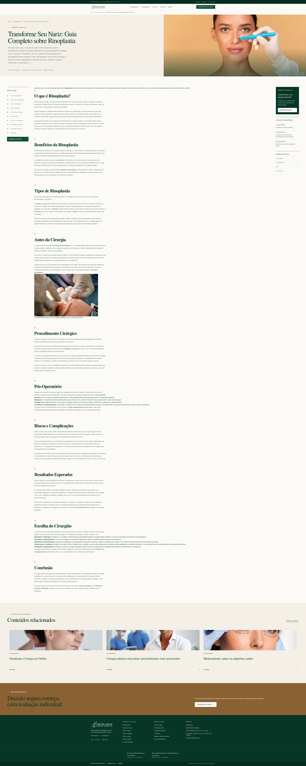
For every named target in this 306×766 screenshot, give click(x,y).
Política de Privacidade (98, 763)
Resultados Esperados (15, 124)
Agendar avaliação (205, 6)
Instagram (197, 1)
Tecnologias (157, 733)
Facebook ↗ (105, 735)
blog (287, 166)
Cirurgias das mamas (127, 727)
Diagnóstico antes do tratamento (161, 736)
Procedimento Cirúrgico (15, 112)
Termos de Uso (111, 763)
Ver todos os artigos (292, 621)
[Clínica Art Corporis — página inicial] (98, 7)
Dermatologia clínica (159, 727)
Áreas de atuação (158, 725)
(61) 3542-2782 (211, 1)
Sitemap (120, 763)
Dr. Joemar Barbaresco (128, 742)
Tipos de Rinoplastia (14, 104)
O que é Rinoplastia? (14, 95)
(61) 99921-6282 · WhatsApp (192, 727)
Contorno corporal (127, 730)
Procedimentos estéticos (160, 730)
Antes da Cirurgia (13, 108)
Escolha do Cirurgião (14, 128)
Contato (170, 7)
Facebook (204, 1)
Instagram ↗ (95, 735)
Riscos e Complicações (15, 120)
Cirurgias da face (126, 725)
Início (92, 12)
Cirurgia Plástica (134, 7)
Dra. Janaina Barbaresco (160, 739)
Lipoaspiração (287, 170)
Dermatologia (145, 7)
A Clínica (154, 7)
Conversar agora (287, 110)
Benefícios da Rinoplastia (15, 100)
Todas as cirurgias (127, 736)
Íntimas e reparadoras (128, 733)
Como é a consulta (127, 739)
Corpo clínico (104, 739)
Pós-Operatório (13, 116)
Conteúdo (162, 7)
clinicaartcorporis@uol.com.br (193, 738)
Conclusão (11, 132)
